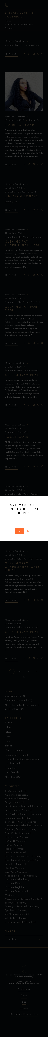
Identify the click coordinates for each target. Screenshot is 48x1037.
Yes (19, 531)
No (28, 531)
